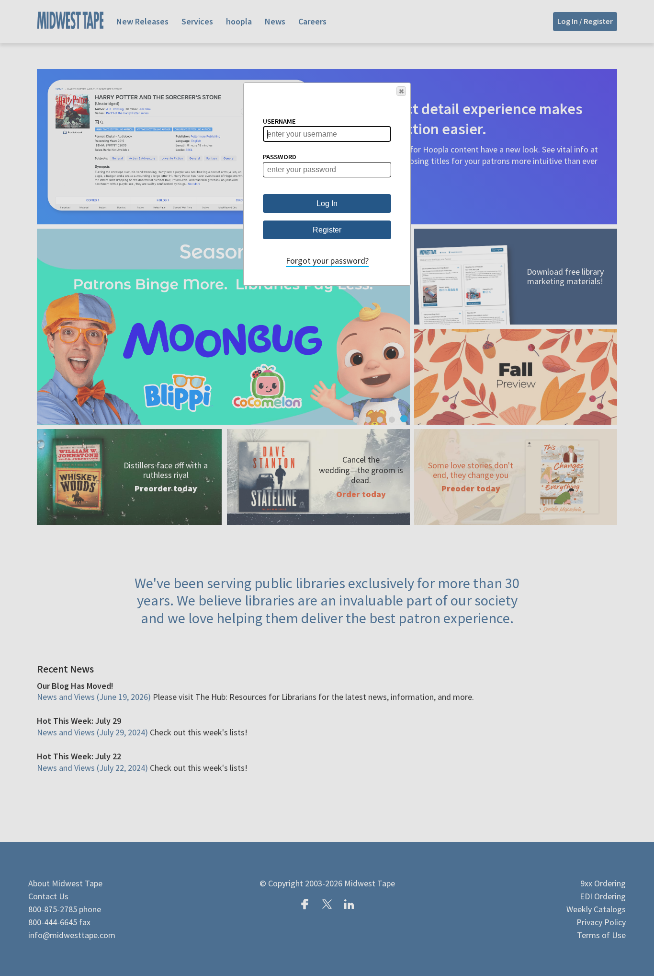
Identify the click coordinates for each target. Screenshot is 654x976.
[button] (401, 91)
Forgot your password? (327, 260)
